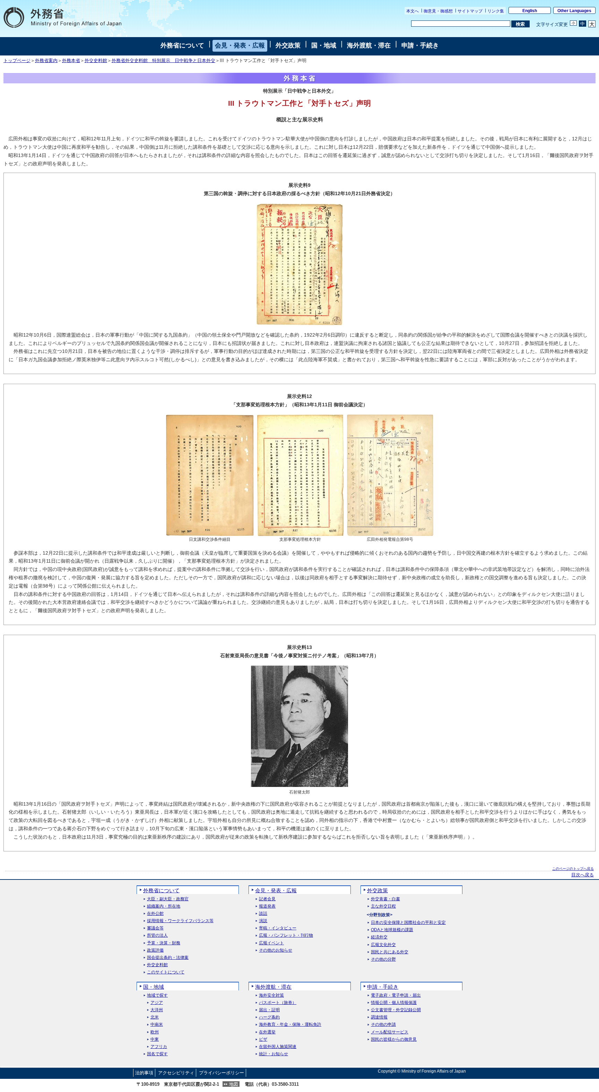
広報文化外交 (383, 945)
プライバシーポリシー (221, 1072)
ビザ (263, 1039)
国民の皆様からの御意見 (394, 1039)
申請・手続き (420, 45)
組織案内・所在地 (163, 906)
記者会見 (267, 899)
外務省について (182, 45)
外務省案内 (46, 60)
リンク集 (495, 11)
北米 (154, 1017)
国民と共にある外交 (389, 952)
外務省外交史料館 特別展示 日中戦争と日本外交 (163, 60)
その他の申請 (383, 1024)
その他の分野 (383, 959)
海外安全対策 (271, 995)
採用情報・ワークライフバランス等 (180, 921)
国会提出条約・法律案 (168, 957)
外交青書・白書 (385, 899)
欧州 (154, 1032)
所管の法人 (157, 935)
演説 (263, 921)
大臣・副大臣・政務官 (168, 899)
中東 (154, 1039)
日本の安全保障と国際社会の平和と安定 (408, 922)
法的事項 (144, 1072)
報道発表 (267, 906)
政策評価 (155, 950)
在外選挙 (267, 1032)
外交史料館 (96, 60)
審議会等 (155, 928)
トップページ (17, 60)
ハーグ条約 (269, 1017)
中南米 (156, 1024)
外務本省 (71, 60)
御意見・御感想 (438, 11)
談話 (263, 913)
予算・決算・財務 (163, 943)
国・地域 (323, 45)
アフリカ (158, 1047)
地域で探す (157, 995)
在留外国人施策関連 (277, 1047)
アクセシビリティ (176, 1072)
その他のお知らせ (275, 950)
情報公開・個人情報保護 (394, 1002)
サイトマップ (470, 11)
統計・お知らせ (273, 1054)
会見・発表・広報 (240, 45)
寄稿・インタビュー (277, 928)
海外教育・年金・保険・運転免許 (290, 1024)
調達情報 (379, 1017)
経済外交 (379, 937)
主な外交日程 (383, 906)
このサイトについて (165, 972)
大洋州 (156, 1010)
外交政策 (288, 45)
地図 (233, 1084)
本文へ (412, 11)
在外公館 (155, 913)
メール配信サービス (389, 1032)
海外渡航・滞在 (369, 45)
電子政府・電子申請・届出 (396, 995)
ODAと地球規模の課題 (392, 930)
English (529, 10)
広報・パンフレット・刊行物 (286, 935)
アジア (156, 1002)
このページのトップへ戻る (573, 868)
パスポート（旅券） (277, 1002)
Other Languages (574, 10)
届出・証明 (269, 1010)
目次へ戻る (582, 875)
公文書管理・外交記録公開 (396, 1010)
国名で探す (157, 1054)
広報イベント (271, 943)
